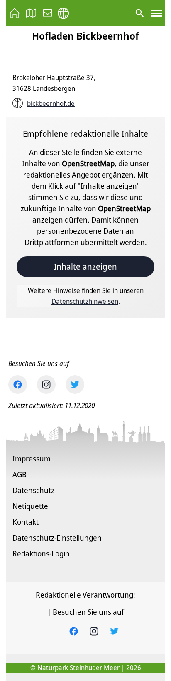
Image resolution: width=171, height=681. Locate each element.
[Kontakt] (47, 13)
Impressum (31, 458)
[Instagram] (46, 384)
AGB (19, 474)
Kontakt (25, 522)
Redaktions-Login (41, 553)
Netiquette (30, 506)
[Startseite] (14, 13)
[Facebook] (17, 384)
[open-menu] (156, 13)
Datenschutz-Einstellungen (57, 537)
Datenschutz (33, 490)
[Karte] (31, 13)
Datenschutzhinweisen (84, 301)
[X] (75, 384)
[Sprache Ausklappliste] (63, 13)
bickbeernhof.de (51, 103)
